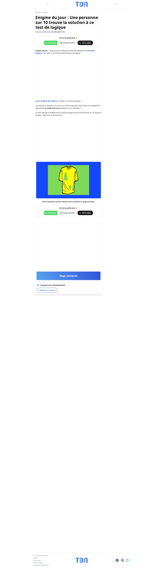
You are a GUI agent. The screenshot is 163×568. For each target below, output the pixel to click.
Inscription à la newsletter (40, 555)
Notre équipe (37, 560)
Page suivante (69, 276)
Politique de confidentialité (40, 565)
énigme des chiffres (49, 101)
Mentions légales (38, 563)
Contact (35, 558)
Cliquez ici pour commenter (47, 290)
